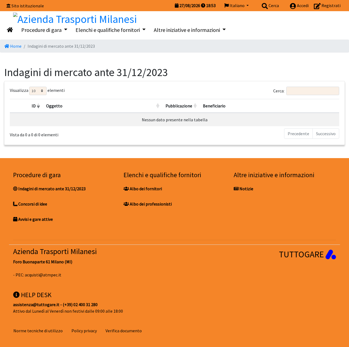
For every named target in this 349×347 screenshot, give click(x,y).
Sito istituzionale (27, 5)
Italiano (237, 5)
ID (34, 105)
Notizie (246, 188)
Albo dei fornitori (145, 188)
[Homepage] (75, 18)
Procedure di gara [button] (42, 29)
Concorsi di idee (32, 204)
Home (15, 46)
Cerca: (278, 90)
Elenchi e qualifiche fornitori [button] (108, 29)
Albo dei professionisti (150, 204)
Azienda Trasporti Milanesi (55, 251)
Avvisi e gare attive (35, 219)
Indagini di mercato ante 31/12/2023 (51, 188)
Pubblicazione (179, 105)
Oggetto (54, 105)
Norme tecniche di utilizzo (38, 330)
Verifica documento (124, 330)
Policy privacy (84, 330)
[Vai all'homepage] (10, 30)
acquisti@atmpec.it (43, 274)
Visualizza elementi (37, 90)
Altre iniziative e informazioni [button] (187, 29)
